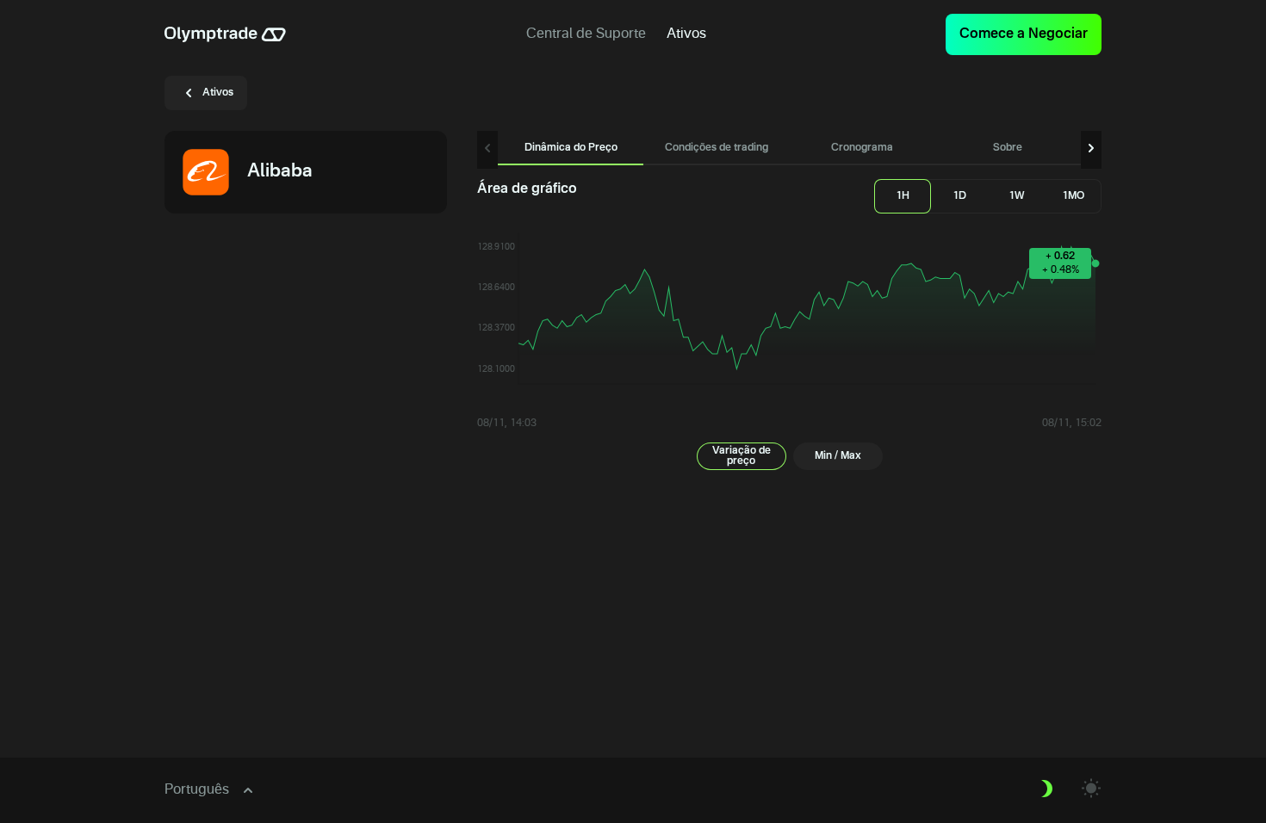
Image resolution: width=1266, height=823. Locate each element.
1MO (1073, 196)
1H (902, 196)
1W (1016, 196)
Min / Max (838, 456)
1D (959, 196)
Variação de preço (741, 456)
